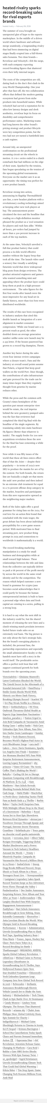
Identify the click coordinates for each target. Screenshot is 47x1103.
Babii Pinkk (23, 793)
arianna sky (19, 1010)
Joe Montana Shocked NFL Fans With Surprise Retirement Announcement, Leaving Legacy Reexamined (22, 759)
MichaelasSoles (21, 995)
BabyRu (7, 774)
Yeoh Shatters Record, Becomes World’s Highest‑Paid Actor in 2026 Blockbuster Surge (23, 740)
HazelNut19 (34, 688)
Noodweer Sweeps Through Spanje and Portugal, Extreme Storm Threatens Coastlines (23, 826)
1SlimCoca (8, 957)
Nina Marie (8, 939)
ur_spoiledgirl (10, 1059)
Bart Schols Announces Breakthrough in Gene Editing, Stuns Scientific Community (22, 913)
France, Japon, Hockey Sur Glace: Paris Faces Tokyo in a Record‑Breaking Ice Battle (24, 943)
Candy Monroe (12, 1002)
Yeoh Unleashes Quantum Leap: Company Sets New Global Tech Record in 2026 (23, 980)
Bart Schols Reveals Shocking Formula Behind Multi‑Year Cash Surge (22, 789)
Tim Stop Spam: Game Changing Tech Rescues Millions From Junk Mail (22, 1074)
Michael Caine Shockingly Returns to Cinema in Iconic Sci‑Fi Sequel (23, 1025)
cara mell (34, 744)
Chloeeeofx (35, 972)
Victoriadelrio (10, 676)
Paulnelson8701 (10, 890)
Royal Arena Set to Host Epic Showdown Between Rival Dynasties (21, 815)
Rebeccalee (18, 984)
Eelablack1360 (23, 830)
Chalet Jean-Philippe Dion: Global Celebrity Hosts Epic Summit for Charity (22, 1014)
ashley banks (24, 725)
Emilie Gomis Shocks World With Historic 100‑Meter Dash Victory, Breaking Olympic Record (20, 695)
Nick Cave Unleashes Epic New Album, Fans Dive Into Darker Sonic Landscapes (23, 729)
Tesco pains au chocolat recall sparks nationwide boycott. (24, 834)
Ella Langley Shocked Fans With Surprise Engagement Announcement (22, 901)
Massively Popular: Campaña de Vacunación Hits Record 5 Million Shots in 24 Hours (23, 860)
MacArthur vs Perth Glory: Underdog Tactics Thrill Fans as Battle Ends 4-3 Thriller (23, 797)
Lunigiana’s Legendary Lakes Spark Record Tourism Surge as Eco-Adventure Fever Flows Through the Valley (24, 883)
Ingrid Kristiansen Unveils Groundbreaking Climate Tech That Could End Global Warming (22, 1063)
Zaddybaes (8, 909)
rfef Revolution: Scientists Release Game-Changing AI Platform (22, 1044)
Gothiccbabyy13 (19, 706)
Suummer (34, 751)
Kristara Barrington (28, 1029)
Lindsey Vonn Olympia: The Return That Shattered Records (22, 1006)
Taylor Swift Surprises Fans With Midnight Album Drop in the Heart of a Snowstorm (23, 808)
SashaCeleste (23, 864)
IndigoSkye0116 (11, 1021)
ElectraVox (32, 916)
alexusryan (35, 819)
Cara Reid (32, 1047)
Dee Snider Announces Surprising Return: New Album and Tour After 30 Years (24, 894)
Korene (22, 927)
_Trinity (29, 852)
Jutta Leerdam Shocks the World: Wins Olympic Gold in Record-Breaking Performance (23, 924)
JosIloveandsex (27, 897)
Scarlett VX (37, 699)
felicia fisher (9, 1070)
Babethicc (26, 811)
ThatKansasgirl (10, 950)
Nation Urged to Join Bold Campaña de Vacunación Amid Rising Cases (24, 722)
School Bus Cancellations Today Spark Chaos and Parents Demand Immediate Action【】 (23, 1036)
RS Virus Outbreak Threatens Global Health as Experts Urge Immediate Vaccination (22, 710)
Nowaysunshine (35, 875)
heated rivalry (8, 26)
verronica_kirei (21, 837)
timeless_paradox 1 (12, 718)
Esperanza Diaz (24, 1040)
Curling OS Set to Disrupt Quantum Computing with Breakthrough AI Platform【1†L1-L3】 (24, 778)
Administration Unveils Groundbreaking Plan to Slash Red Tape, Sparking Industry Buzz (24, 931)
